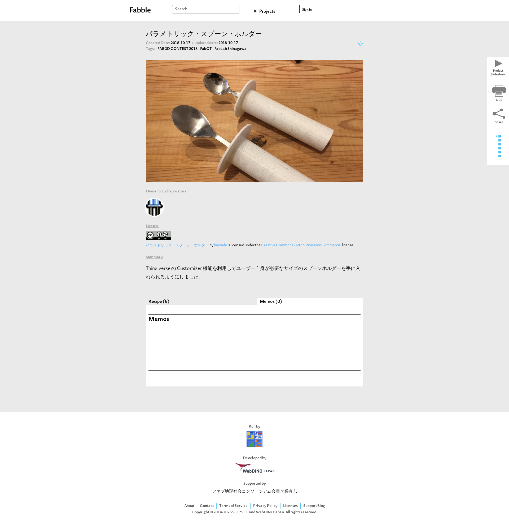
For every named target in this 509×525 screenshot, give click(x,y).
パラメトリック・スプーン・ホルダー (177, 245)
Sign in (307, 9)
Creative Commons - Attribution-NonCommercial (301, 245)
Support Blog (314, 506)
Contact (207, 506)
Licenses (290, 506)
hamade (220, 245)
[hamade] (154, 207)
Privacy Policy (265, 506)
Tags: (150, 49)
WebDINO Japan (270, 512)
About (189, 506)
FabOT (206, 49)
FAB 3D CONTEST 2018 (177, 49)
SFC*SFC (240, 512)
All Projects (264, 12)
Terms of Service (233, 506)
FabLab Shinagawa (230, 49)
